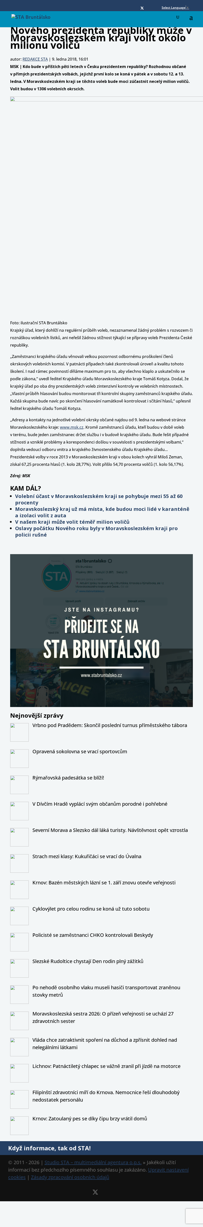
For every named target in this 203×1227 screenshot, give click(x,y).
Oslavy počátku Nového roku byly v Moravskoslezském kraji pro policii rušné (96, 531)
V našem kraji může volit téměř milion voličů (72, 522)
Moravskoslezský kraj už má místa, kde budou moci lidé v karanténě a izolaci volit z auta (102, 512)
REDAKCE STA (35, 59)
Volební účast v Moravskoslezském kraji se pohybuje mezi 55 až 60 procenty (98, 499)
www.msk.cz (71, 427)
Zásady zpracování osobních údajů (70, 1177)
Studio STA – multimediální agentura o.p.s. (93, 1162)
